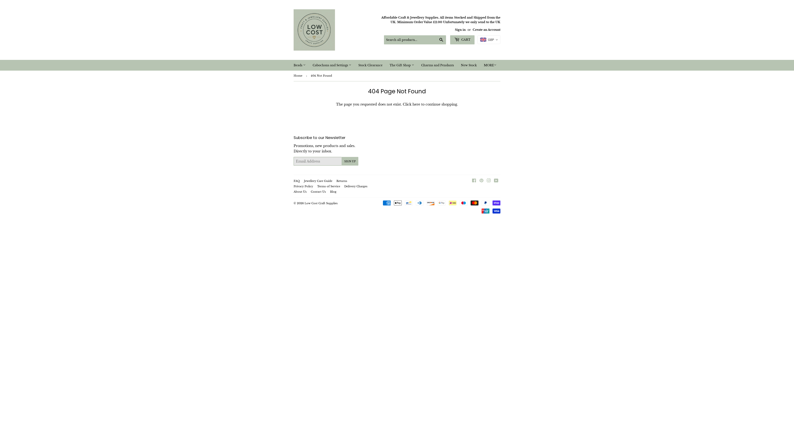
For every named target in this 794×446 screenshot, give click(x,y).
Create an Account (486, 30)
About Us (300, 191)
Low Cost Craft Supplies (321, 203)
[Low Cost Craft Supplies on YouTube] (496, 181)
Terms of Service (328, 186)
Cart (465, 40)
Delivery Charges (355, 186)
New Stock (469, 65)
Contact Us (318, 191)
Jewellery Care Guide (318, 181)
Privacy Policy (303, 186)
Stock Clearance (370, 65)
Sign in (460, 30)
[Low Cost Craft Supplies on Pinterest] (481, 181)
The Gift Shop (401, 65)
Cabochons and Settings (331, 65)
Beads (298, 65)
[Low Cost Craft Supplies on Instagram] (489, 181)
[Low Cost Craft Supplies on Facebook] (474, 181)
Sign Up (350, 161)
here (416, 104)
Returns (341, 181)
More (489, 65)
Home (298, 75)
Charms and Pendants (437, 65)
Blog (333, 191)
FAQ (297, 181)
